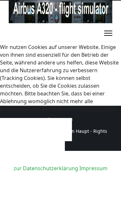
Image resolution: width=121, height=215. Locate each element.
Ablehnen (32, 153)
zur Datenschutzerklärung (46, 168)
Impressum (93, 168)
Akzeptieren (36, 129)
